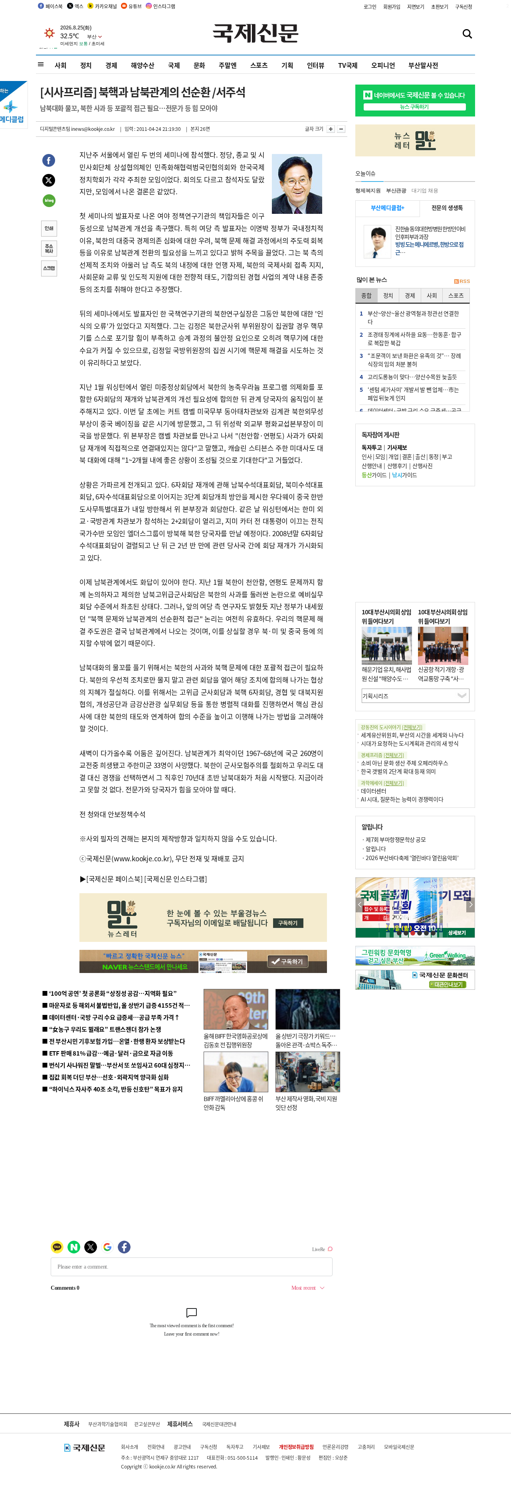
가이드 (374, 475)
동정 (434, 456)
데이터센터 (373, 791)
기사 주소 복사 (48, 249)
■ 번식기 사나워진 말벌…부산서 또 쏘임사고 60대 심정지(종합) (121, 1065)
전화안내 (155, 1446)
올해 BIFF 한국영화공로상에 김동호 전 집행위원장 (235, 1040)
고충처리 (366, 1446)
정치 (86, 65)
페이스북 (54, 6)
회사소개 (129, 1446)
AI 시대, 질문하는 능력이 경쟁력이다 (402, 799)
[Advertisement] (415, 544)
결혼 (407, 456)
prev (360, 905)
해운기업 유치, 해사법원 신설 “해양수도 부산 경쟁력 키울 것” (386, 678)
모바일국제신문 (399, 1446)
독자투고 (235, 1446)
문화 (200, 65)
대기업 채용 (425, 190)
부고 (447, 456)
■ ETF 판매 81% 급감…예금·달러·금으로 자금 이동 (107, 1053)
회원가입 (391, 6)
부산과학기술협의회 (107, 1424)
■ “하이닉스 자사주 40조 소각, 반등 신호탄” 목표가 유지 (112, 1089)
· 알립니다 (374, 849)
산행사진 (422, 466)
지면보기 (415, 6)
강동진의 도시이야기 (391, 727)
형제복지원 (368, 190)
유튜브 (135, 6)
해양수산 (142, 65)
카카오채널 (106, 6)
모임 (380, 456)
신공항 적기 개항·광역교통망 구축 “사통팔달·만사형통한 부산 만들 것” (443, 683)
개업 (393, 456)
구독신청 (463, 6)
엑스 (79, 6)
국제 (174, 65)
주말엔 (227, 65)
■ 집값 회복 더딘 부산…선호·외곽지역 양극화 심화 (105, 1077)
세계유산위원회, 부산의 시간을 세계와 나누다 (412, 735)
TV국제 (348, 65)
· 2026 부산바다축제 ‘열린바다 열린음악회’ (410, 858)
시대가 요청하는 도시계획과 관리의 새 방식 (409, 743)
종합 (366, 295)
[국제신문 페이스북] (114, 879)
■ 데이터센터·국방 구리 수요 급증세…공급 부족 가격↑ (111, 1017)
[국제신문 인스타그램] (175, 879)
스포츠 (259, 65)
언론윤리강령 (336, 1446)
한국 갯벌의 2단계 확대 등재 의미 (398, 771)
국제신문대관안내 (219, 1424)
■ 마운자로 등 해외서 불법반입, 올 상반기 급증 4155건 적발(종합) (123, 1005)
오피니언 (383, 65)
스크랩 (48, 269)
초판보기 (439, 6)
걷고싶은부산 (147, 1424)
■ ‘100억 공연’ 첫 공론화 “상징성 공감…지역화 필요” (109, 993)
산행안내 (372, 466)
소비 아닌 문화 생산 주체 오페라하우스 (404, 763)
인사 (367, 456)
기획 (287, 65)
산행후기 (397, 466)
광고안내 (182, 1446)
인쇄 (48, 229)
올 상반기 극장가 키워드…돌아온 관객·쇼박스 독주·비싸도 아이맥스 (305, 1045)
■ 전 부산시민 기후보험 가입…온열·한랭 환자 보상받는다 (113, 1041)
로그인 (370, 6)
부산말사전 (423, 65)
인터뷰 (316, 65)
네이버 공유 (48, 201)
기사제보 (261, 1446)
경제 (111, 65)
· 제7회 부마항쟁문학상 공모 (394, 839)
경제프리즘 (382, 755)
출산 (420, 456)
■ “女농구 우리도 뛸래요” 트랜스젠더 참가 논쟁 (101, 1029)
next (470, 905)
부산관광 (396, 190)
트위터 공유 (48, 181)
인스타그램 (164, 6)
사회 (61, 65)
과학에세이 (382, 783)
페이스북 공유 (48, 161)
